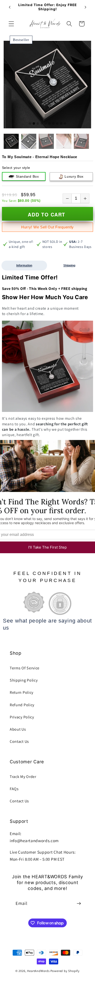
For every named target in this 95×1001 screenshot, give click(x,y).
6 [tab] (49, 123)
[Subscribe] (79, 903)
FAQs (14, 788)
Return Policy (21, 692)
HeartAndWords (38, 971)
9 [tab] (61, 123)
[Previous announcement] (9, 7)
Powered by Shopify (65, 971)
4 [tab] (42, 123)
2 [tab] (34, 123)
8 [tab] (57, 123)
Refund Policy (22, 704)
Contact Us (19, 741)
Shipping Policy (24, 680)
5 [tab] (46, 123)
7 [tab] (53, 123)
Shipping (69, 265)
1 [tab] (30, 123)
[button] (11, 24)
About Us (18, 729)
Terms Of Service (24, 668)
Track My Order (23, 776)
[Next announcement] (85, 7)
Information (24, 265)
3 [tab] (38, 123)
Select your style (16, 168)
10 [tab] (65, 123)
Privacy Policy (22, 717)
